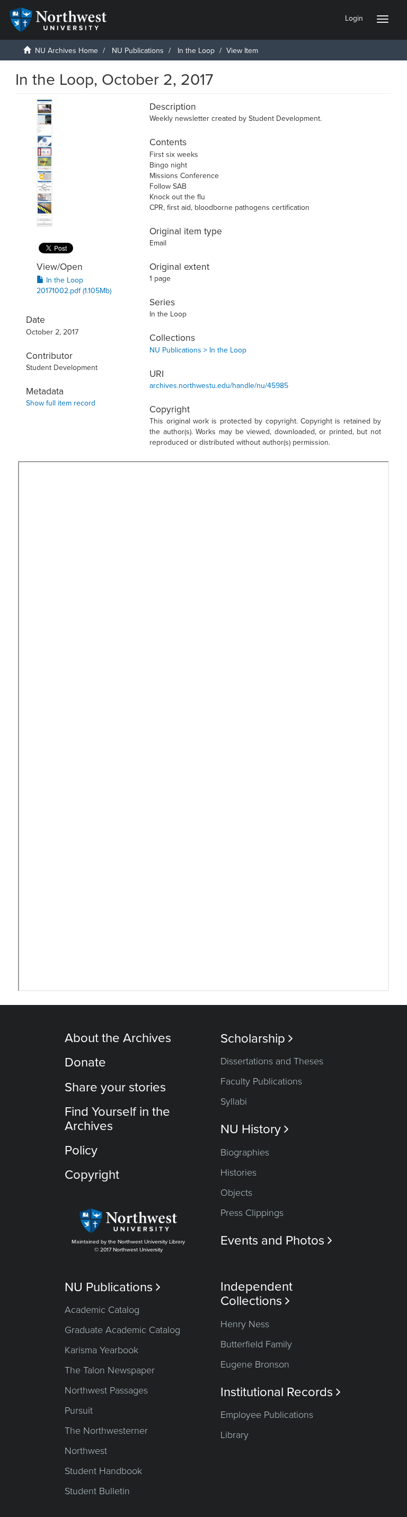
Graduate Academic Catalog (122, 1330)
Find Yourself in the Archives (117, 1118)
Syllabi (233, 1101)
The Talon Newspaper (110, 1370)
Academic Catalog (102, 1310)
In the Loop (196, 50)
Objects (236, 1192)
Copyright (92, 1175)
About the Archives (118, 1038)
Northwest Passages (106, 1390)
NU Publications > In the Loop (197, 350)
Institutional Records (280, 1392)
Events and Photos (276, 1240)
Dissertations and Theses (271, 1061)
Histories (238, 1172)
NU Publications (138, 50)
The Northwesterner (106, 1430)
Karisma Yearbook (101, 1350)
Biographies (244, 1152)
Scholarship (256, 1038)
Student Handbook (103, 1471)
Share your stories (115, 1087)
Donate (85, 1062)
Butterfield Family (256, 1344)
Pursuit (79, 1410)
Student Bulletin (97, 1491)
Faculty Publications (261, 1081)
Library (234, 1435)
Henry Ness (244, 1324)
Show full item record (60, 403)
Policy (81, 1150)
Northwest (86, 1451)
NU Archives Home (66, 50)
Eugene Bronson (254, 1364)
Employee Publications (266, 1415)
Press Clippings (252, 1213)
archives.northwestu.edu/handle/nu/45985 (218, 385)
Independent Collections (256, 1294)
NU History (254, 1129)
